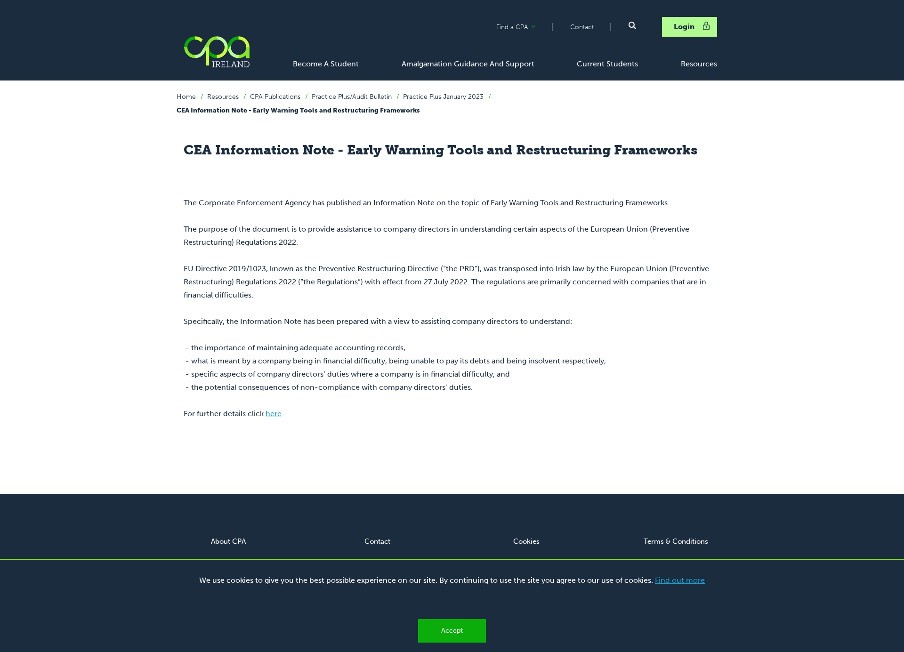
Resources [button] (699, 63)
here (274, 413)
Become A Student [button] (326, 63)
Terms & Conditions (676, 541)
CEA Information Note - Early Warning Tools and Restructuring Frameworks (298, 110)
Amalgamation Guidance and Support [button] (468, 63)
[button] (632, 25)
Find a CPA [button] (524, 27)
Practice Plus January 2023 (443, 97)
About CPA (228, 541)
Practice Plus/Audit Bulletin (352, 97)
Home (186, 97)
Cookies (526, 541)
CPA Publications (275, 97)
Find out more (680, 580)
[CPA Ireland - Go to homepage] (217, 52)
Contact (582, 27)
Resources (223, 97)
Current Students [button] (607, 63)
